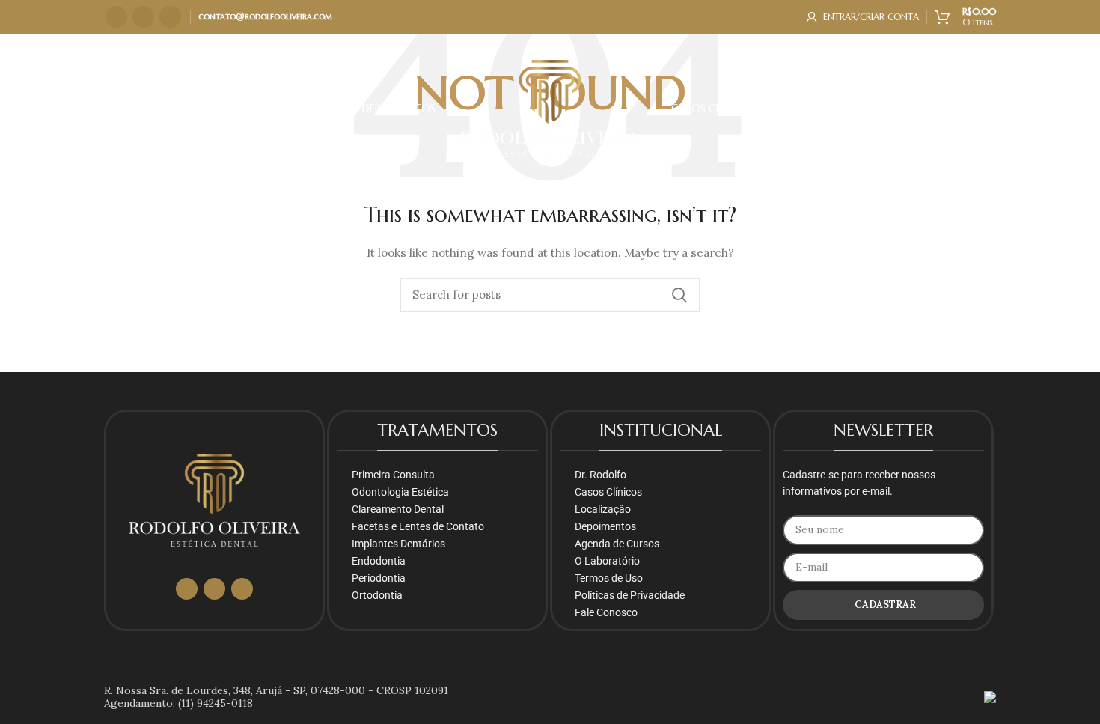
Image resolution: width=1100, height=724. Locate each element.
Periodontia (379, 578)
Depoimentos (605, 526)
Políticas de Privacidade (630, 595)
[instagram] (116, 17)
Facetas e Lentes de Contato (418, 526)
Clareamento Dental (398, 509)
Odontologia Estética (400, 492)
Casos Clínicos (608, 492)
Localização (603, 509)
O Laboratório (607, 561)
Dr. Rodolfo (600, 475)
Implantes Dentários (398, 544)
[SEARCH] (679, 295)
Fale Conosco (606, 612)
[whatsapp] (143, 17)
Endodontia (379, 561)
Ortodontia (377, 595)
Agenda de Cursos (617, 544)
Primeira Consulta (393, 475)
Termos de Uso (609, 578)
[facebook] (170, 17)
